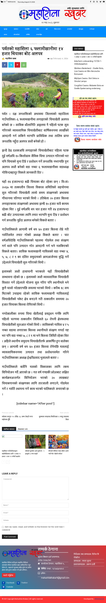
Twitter (24, 583)
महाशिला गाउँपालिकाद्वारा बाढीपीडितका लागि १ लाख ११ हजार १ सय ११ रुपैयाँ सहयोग (11, 453)
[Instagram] (94, 2)
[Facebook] (90, 2)
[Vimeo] (100, 2)
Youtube (9, 587)
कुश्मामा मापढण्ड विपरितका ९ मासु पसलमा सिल (54, 418)
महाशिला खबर (10, 58)
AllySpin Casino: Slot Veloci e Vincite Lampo (86, 79)
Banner (12, 44)
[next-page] (8, 462)
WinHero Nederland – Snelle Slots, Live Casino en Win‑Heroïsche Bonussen (89, 71)
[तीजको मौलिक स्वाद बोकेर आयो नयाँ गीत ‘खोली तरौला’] (58, 442)
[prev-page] (3, 462)
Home (4, 44)
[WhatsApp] (23, 65)
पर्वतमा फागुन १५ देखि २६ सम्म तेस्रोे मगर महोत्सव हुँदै (17, 418)
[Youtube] (103, 2)
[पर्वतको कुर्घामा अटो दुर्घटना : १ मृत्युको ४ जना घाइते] (35, 442)
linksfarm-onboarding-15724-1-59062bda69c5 (88, 62)
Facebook (10, 583)
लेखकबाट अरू (23, 429)
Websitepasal (99, 598)
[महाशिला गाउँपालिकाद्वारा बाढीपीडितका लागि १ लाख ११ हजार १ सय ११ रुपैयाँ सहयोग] (12, 442)
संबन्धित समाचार (9, 429)
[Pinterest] (17, 65)
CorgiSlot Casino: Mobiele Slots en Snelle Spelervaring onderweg (89, 86)
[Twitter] (97, 2)
